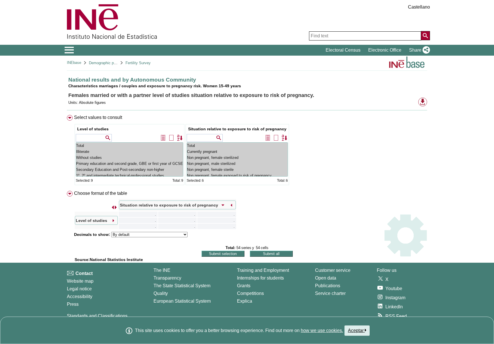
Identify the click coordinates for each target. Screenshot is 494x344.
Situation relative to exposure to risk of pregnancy (237, 129)
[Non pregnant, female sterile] (237, 170)
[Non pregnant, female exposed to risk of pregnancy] (237, 176)
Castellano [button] (419, 7)
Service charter (330, 293)
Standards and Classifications (97, 315)
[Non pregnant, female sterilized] (237, 158)
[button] (418, 50)
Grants (243, 285)
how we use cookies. (322, 330)
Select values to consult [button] (98, 117)
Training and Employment (263, 270)
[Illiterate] (129, 152)
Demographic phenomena (110, 63)
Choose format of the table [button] (100, 193)
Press (73, 304)
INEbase (74, 62)
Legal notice (79, 288)
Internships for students (260, 278)
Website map (80, 281)
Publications (327, 285)
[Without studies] (129, 158)
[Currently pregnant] (237, 152)
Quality (161, 293)
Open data (325, 278)
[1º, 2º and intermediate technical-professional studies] (129, 176)
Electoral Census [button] (343, 50)
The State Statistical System (182, 285)
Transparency (167, 278)
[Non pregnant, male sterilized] (237, 164)
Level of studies (93, 129)
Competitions (250, 293)
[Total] (129, 146)
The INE (162, 270)
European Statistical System (182, 301)
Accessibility (79, 296)
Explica (244, 301)
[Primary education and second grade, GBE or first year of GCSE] (129, 164)
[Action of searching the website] (425, 35)
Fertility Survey (138, 63)
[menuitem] (247, 151)
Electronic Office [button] (384, 50)
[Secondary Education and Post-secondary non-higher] (129, 170)
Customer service (332, 270)
